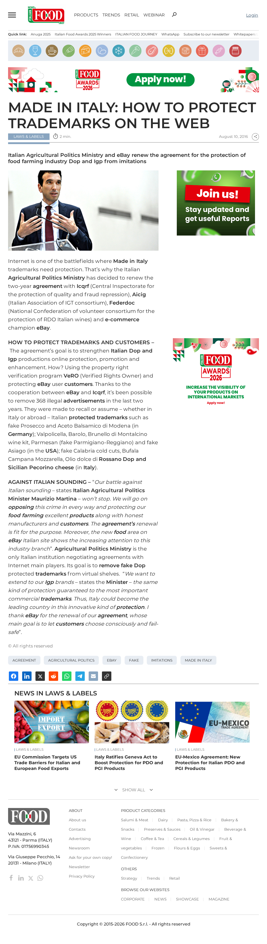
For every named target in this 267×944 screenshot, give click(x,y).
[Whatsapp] (40, 877)
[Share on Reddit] (53, 676)
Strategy (129, 878)
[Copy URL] (106, 676)
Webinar (154, 15)
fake (134, 660)
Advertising (80, 838)
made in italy (198, 660)
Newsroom (79, 848)
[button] (12, 15)
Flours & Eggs (187, 848)
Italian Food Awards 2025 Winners (83, 34)
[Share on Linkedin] (27, 676)
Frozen (158, 848)
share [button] (255, 136)
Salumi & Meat (134, 820)
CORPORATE (133, 899)
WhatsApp (170, 34)
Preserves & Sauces (162, 829)
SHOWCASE (187, 899)
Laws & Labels (30, 749)
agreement (24, 660)
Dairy (163, 820)
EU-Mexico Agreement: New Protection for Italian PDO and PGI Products (210, 762)
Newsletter (79, 867)
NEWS (160, 899)
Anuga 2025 (41, 34)
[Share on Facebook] (13, 676)
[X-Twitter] (31, 877)
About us (77, 820)
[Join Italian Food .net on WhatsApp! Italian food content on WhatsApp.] (216, 203)
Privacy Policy (82, 876)
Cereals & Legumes (191, 838)
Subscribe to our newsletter (206, 34)
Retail (131, 15)
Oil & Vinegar (202, 829)
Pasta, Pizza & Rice (194, 820)
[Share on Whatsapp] (66, 676)
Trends (111, 15)
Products (86, 15)
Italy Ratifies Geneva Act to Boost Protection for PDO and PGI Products (129, 762)
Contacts (77, 829)
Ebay (112, 660)
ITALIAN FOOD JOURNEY (136, 34)
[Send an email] (93, 676)
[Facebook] (12, 877)
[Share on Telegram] (80, 676)
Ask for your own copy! (90, 857)
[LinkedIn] (21, 877)
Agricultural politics (71, 660)
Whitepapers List (248, 34)
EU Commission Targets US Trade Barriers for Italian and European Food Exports (47, 762)
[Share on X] (40, 676)
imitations (161, 660)
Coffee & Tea (152, 838)
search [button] (174, 14)
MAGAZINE (219, 899)
